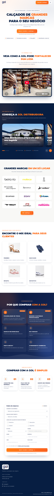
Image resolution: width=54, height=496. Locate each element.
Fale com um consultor (9, 486)
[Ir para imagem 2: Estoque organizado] (5, 150)
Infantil (10, 425)
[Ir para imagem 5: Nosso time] (8, 150)
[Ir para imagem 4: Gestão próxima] (7, 150)
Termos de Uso (5, 478)
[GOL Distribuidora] (4, 2)
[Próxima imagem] (50, 150)
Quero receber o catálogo (26, 31)
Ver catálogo (26, 213)
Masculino (32, 422)
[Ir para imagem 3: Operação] (6, 150)
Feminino (11, 422)
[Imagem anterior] (46, 150)
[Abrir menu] (50, 2)
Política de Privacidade (23, 446)
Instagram (6, 484)
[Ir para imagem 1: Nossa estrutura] (3, 150)
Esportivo (32, 425)
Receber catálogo (42, 2)
